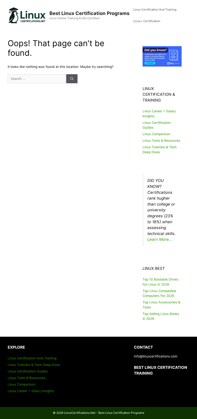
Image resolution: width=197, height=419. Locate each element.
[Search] (72, 78)
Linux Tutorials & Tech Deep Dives (34, 365)
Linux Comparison (156, 134)
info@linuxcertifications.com (155, 356)
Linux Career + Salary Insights (31, 391)
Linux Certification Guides (28, 371)
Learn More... (159, 239)
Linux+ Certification (146, 21)
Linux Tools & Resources (161, 140)
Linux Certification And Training (154, 9)
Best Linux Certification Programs (89, 13)
